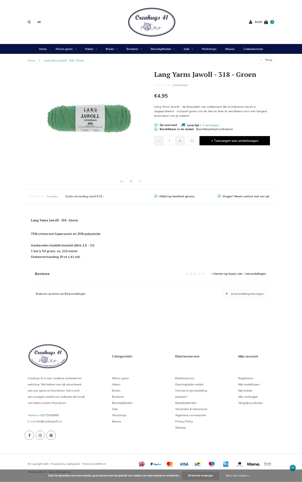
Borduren (132, 49)
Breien (110, 49)
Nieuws (230, 49)
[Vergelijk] (39, 22)
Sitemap (180, 427)
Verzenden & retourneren (191, 409)
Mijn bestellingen (249, 384)
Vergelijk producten (250, 403)
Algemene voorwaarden (190, 415)
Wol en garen (64, 49)
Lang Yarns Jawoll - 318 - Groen (64, 60)
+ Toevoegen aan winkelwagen (234, 141)
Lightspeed (73, 463)
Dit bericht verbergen (200, 475)
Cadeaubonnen (253, 49)
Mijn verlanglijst (248, 396)
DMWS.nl (100, 463)
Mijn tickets (245, 390)
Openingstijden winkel (189, 384)
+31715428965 (49, 415)
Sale (186, 49)
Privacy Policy (184, 421)
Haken (89, 49)
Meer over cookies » (238, 475)
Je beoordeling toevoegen (247, 293)
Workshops (209, 49)
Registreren (245, 378)
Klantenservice (184, 378)
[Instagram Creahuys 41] (40, 435)
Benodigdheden (161, 49)
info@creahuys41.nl (48, 421)
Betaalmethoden (185, 403)
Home (43, 49)
